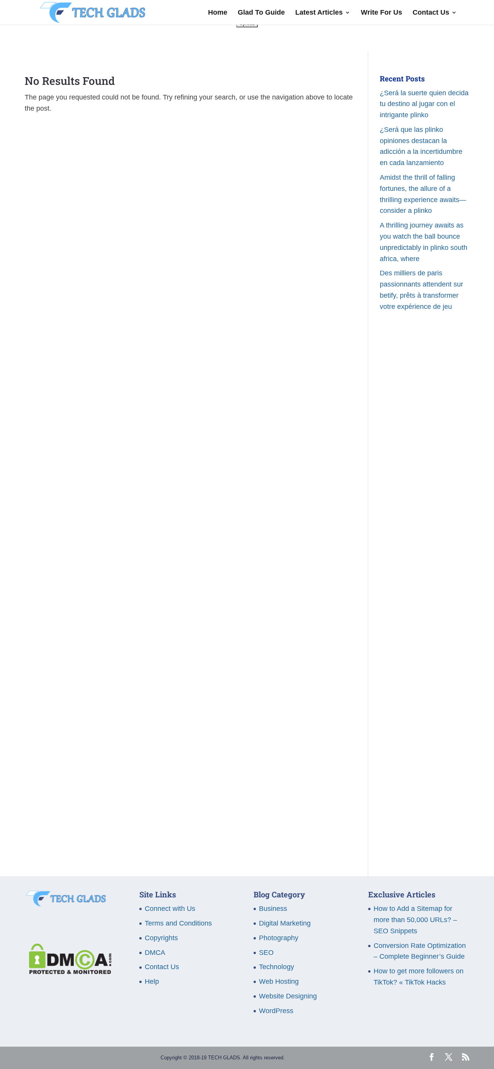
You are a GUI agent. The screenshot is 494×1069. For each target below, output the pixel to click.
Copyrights (161, 938)
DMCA (155, 952)
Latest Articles (319, 13)
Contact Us (431, 13)
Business (273, 908)
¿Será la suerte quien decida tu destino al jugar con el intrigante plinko (424, 104)
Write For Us (381, 13)
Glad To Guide (261, 13)
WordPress (276, 1011)
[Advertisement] (424, 461)
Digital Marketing (285, 923)
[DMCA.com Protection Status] (68, 972)
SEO (266, 952)
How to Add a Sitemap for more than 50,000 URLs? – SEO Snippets (415, 920)
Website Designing (288, 996)
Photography (278, 938)
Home (217, 13)
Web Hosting (279, 981)
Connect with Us (170, 908)
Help (152, 981)
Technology (276, 967)
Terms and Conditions (178, 923)
